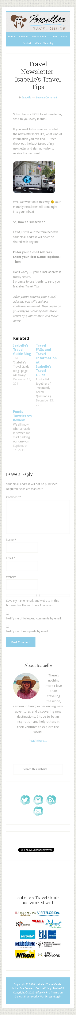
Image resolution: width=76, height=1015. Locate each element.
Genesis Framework (26, 996)
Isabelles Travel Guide (38, 22)
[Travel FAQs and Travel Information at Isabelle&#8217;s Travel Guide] (47, 375)
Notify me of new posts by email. (27, 631)
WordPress (45, 996)
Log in (57, 996)
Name (11, 539)
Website (11, 577)
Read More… (37, 741)
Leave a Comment (46, 97)
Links (15, 988)
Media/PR (58, 988)
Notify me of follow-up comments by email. (34, 618)
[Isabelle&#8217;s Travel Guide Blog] (24, 364)
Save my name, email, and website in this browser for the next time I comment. (32, 603)
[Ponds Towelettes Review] (24, 431)
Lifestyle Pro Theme (47, 992)
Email (10, 558)
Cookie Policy (43, 988)
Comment (13, 497)
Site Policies (27, 988)
